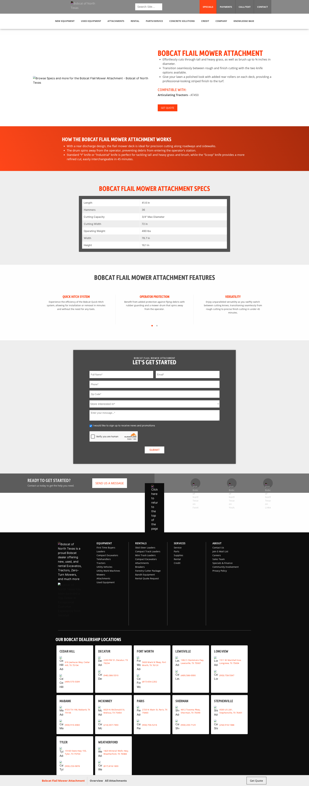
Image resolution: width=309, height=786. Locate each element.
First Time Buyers (106, 547)
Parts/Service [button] (154, 21)
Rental (177, 559)
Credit (177, 563)
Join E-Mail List (220, 551)
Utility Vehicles (104, 566)
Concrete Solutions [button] (182, 21)
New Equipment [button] (65, 21)
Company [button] (221, 21)
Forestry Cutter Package (148, 570)
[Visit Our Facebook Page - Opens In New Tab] (195, 483)
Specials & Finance (222, 563)
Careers (216, 555)
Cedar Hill (67, 651)
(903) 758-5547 (226, 675)
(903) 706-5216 (149, 724)
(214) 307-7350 (110, 724)
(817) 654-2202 (149, 681)
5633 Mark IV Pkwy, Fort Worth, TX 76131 (154, 663)
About (216, 543)
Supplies (178, 555)
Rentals (141, 543)
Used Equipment (106, 582)
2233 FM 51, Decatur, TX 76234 (115, 661)
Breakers (140, 566)
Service (178, 547)
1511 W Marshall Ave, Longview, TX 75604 (230, 661)
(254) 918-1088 (226, 724)
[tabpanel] (76, 309)
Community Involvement (225, 566)
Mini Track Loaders (145, 555)
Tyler (63, 742)
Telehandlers (104, 559)
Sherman (181, 701)
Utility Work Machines (108, 570)
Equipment (104, 543)
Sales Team (218, 559)
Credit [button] (205, 21)
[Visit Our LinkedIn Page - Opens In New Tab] (268, 483)
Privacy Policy (219, 570)
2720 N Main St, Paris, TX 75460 (154, 711)
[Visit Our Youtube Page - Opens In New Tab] (232, 483)
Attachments (103, 578)
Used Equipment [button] (91, 21)
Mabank (65, 701)
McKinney (105, 701)
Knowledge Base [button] (244, 21)
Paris (140, 701)
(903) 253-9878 (72, 766)
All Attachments (116, 780)
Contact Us (218, 547)
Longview (221, 651)
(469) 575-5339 (72, 681)
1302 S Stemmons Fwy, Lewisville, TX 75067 (192, 661)
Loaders (101, 551)
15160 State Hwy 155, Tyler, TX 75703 (75, 752)
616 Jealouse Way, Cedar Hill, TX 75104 (77, 663)
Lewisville (183, 651)
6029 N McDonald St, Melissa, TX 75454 (114, 711)
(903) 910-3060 (72, 724)
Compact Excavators (107, 555)
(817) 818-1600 (110, 766)
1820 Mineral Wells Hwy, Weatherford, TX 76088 (115, 752)
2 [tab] (157, 325)
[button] (85, 6)
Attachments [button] (116, 21)
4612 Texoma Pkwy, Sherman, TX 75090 (190, 711)
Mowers (101, 574)
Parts (176, 551)
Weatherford (108, 742)
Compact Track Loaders (147, 551)
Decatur (104, 651)
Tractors (101, 563)
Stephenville (223, 701)
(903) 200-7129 (188, 724)
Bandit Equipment (145, 574)
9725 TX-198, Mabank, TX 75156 (77, 711)
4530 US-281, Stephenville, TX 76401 (230, 711)
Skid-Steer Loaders (145, 547)
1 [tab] (152, 325)
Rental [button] (135, 21)
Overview (96, 780)
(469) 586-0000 (188, 675)
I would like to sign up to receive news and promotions (124, 425)
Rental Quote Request (147, 578)
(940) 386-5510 (110, 675)
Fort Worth (145, 651)
